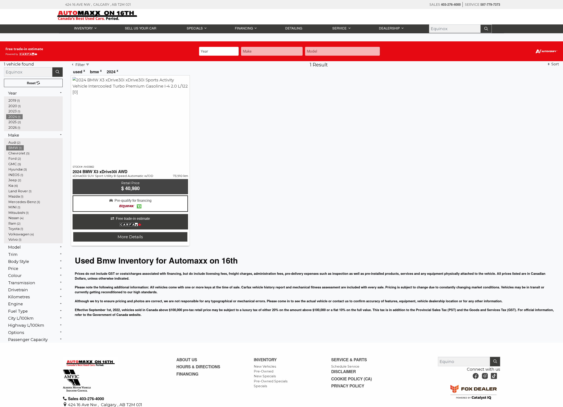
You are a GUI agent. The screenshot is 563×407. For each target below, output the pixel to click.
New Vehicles (265, 366)
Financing (188, 374)
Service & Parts (349, 360)
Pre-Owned (263, 371)
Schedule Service (345, 366)
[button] (85, 27)
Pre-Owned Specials (270, 381)
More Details (130, 236)
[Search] (486, 28)
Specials (260, 386)
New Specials (265, 376)
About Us (187, 360)
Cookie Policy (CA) (353, 379)
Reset (32, 83)
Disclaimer (344, 372)
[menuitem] (34, 142)
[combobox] (218, 50)
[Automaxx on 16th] (97, 15)
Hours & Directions (200, 367)
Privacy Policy (348, 386)
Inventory (266, 360)
